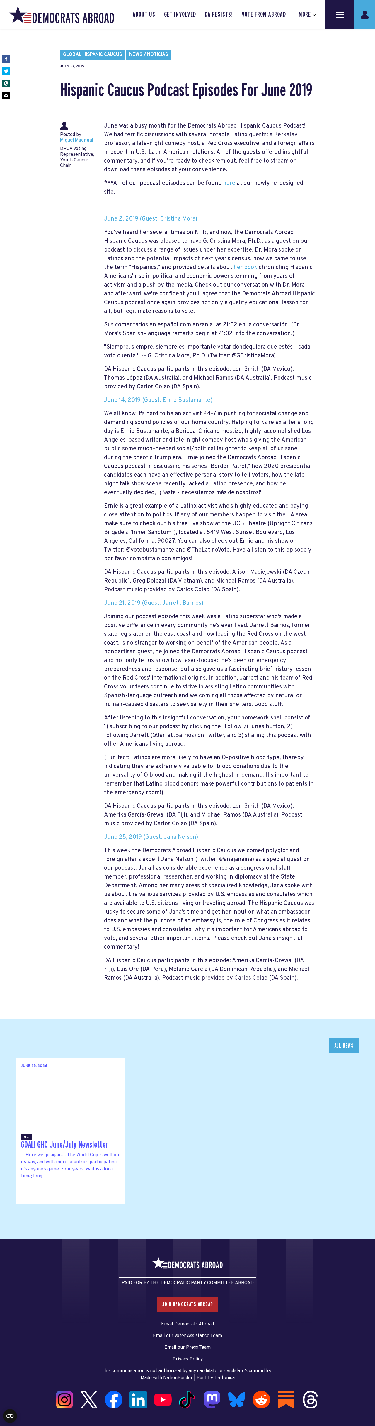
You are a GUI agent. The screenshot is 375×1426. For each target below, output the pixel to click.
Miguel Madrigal (76, 140)
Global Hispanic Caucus (92, 55)
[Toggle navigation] (339, 14)
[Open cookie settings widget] (10, 1416)
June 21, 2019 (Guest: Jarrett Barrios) (153, 603)
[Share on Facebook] (6, 59)
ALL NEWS (344, 1046)
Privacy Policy (188, 1359)
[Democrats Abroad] (61, 14)
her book (245, 267)
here (229, 183)
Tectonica (224, 1378)
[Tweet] (6, 71)
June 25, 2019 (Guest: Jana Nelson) (151, 837)
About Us (144, 14)
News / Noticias (148, 55)
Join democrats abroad (187, 1304)
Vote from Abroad (264, 14)
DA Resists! (219, 14)
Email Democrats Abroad (187, 1324)
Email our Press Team (187, 1348)
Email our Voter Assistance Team (187, 1336)
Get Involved (180, 14)
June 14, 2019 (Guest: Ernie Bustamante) (158, 400)
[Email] (6, 95)
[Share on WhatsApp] (6, 83)
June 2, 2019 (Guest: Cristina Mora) (150, 219)
